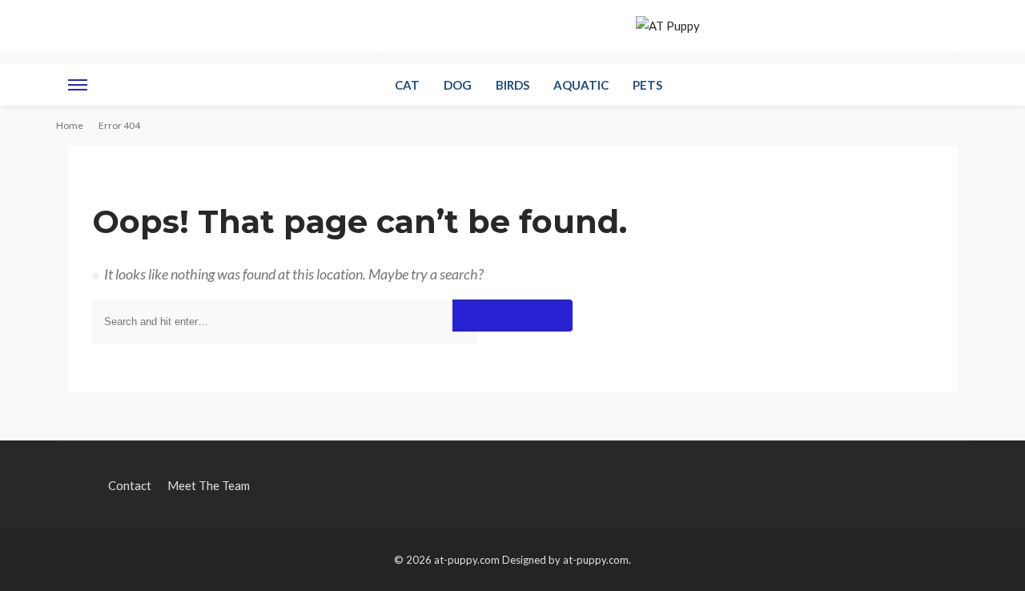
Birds (512, 85)
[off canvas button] (77, 85)
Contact (258, 24)
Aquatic (581, 85)
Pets (647, 85)
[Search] (943, 84)
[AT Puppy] (668, 25)
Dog (458, 85)
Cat (407, 85)
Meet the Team (332, 24)
